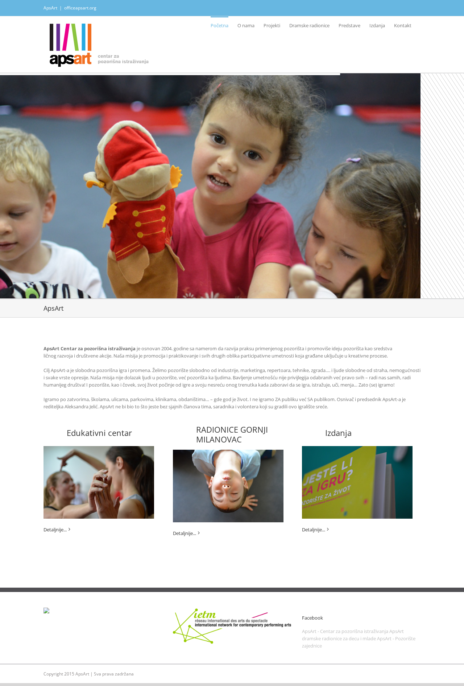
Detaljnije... (55, 529)
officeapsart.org (80, 8)
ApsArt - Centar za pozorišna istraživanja (345, 631)
